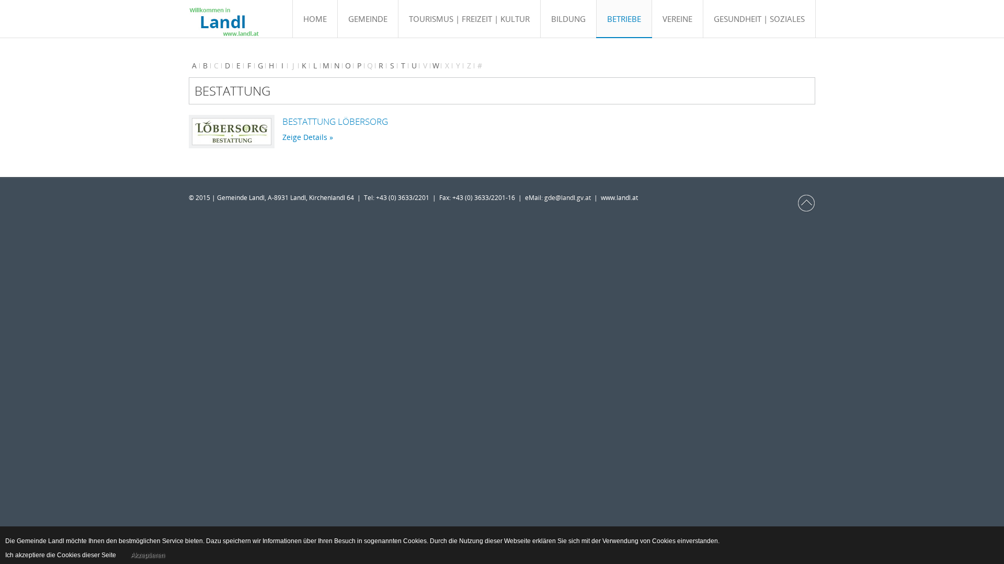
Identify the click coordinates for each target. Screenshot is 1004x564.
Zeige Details (304, 137)
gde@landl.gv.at (569, 197)
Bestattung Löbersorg (335, 121)
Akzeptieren (148, 555)
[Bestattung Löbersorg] (231, 131)
